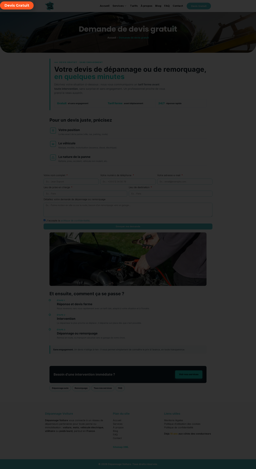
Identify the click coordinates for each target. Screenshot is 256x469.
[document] (128, 234)
